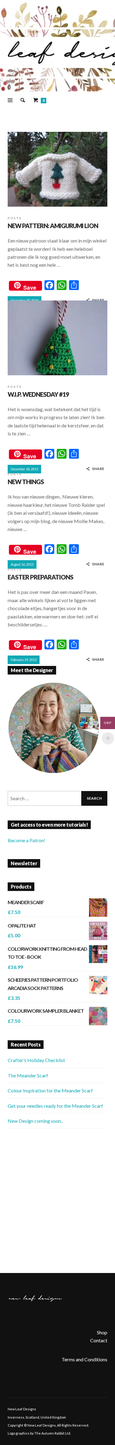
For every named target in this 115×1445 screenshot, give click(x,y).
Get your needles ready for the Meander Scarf (55, 1106)
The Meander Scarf (28, 1075)
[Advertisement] (57, 1200)
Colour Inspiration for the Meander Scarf (50, 1090)
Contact (98, 1340)
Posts (15, 218)
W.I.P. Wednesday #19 (38, 394)
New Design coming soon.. (35, 1121)
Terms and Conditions (84, 1359)
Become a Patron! (26, 840)
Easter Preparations (40, 577)
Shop (102, 1332)
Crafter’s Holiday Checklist (36, 1060)
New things (26, 481)
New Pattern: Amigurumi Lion (53, 225)
